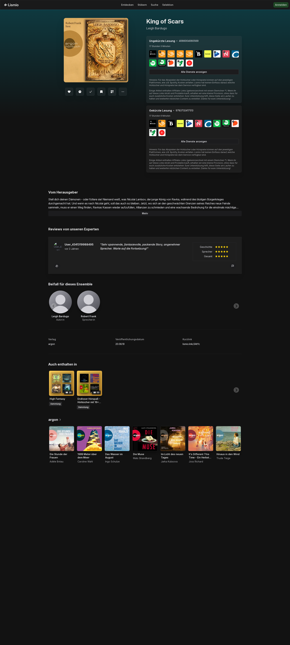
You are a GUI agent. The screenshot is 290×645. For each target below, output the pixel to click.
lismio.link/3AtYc (191, 344)
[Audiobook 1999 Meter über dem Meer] (89, 438)
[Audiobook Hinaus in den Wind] (228, 438)
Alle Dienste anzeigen (194, 71)
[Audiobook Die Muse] (145, 438)
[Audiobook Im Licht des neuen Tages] (172, 438)
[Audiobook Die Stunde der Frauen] (61, 438)
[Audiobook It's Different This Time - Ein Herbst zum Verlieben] (200, 438)
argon (51, 344)
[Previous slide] (53, 306)
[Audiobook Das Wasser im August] (117, 438)
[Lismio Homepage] (11, 5)
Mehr (145, 213)
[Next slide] (236, 306)
